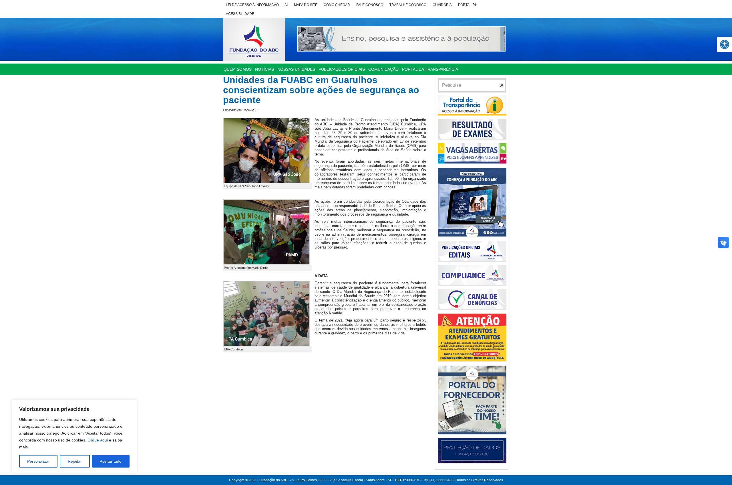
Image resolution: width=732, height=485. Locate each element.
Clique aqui (97, 440)
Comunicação (383, 69)
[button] (724, 44)
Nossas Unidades (296, 69)
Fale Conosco (369, 5)
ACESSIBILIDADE (240, 14)
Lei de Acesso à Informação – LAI (257, 5)
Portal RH (468, 5)
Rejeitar (75, 461)
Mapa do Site (305, 5)
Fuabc (254, 39)
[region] (74, 437)
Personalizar (38, 461)
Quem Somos (238, 69)
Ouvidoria (442, 5)
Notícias (264, 69)
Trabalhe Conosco (407, 5)
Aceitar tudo (111, 461)
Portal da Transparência (430, 69)
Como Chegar (337, 5)
